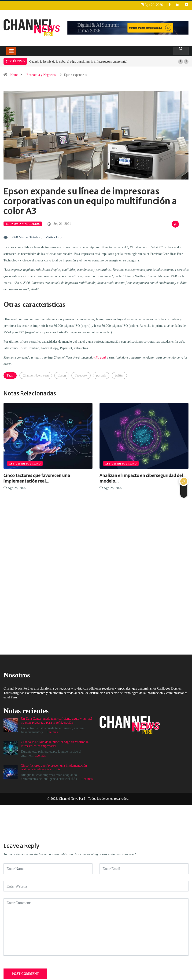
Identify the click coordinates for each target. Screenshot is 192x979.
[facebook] (170, 5)
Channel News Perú (36, 375)
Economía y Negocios (40, 75)
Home (14, 75)
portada (101, 375)
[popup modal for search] (180, 51)
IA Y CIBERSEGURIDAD (25, 463)
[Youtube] (186, 5)
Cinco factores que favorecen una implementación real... (37, 478)
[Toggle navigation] (11, 51)
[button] (180, 61)
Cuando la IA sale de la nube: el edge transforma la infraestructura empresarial (78, 61)
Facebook (81, 375)
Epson (62, 375)
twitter (119, 375)
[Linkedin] (177, 5)
